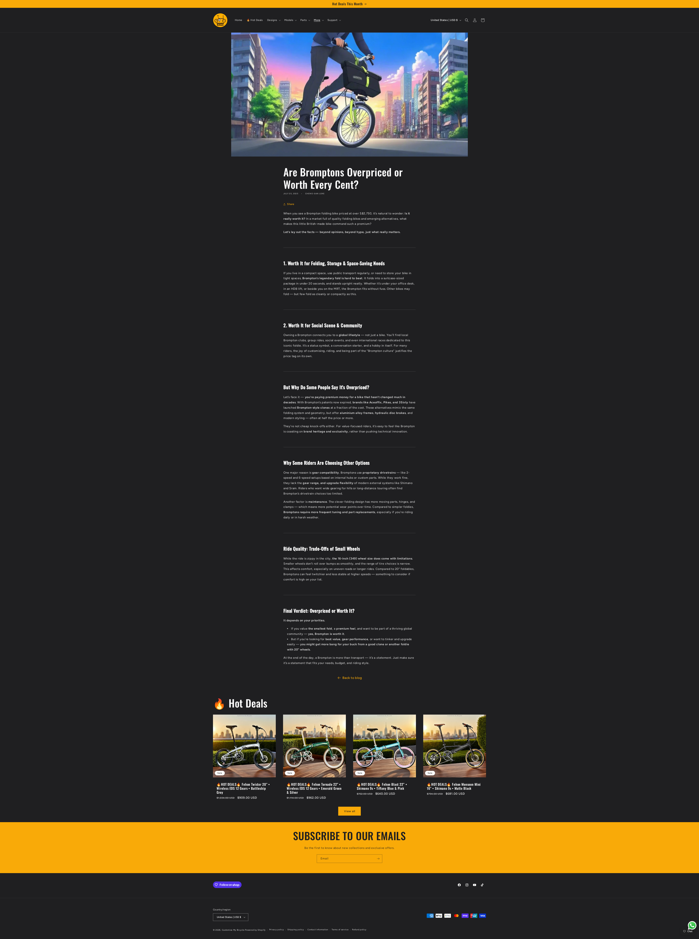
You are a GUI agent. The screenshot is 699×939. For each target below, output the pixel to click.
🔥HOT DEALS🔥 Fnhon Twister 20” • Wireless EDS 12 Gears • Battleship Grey (243, 788)
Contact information (317, 929)
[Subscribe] (378, 858)
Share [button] (290, 204)
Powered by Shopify (255, 930)
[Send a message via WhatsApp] (692, 925)
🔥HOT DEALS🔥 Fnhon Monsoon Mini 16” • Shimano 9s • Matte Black (454, 786)
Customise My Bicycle (233, 930)
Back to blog (352, 678)
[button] (273, 20)
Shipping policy (295, 929)
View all (349, 811)
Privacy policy (276, 929)
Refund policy (359, 929)
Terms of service (340, 929)
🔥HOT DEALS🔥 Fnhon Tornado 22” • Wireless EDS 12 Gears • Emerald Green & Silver (314, 788)
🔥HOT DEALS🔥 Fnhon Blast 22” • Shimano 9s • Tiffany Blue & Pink (382, 786)
